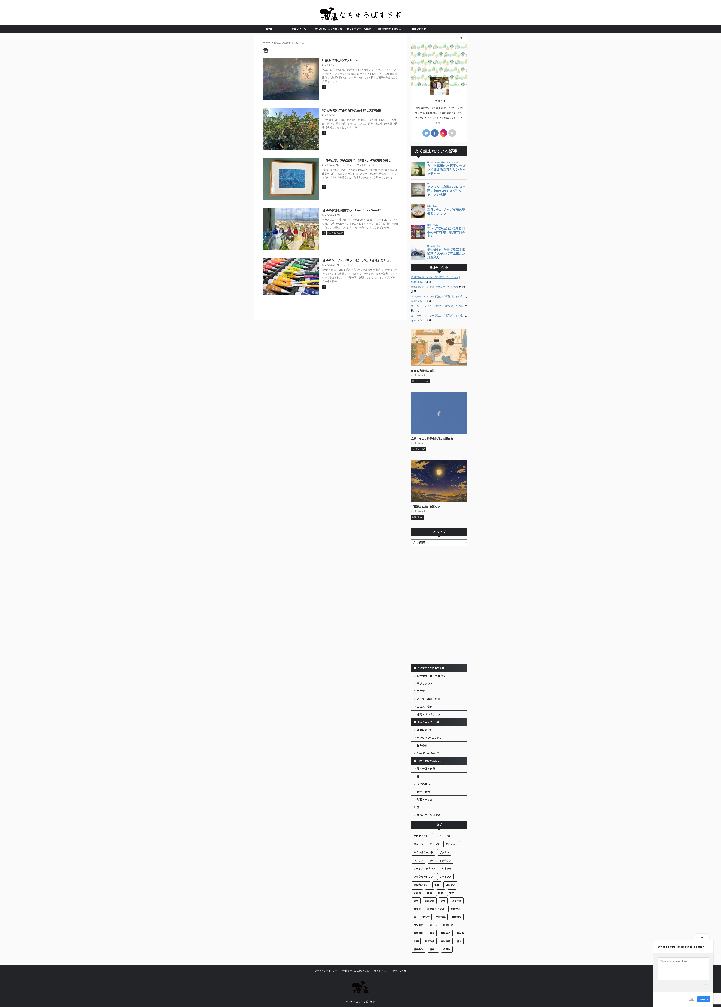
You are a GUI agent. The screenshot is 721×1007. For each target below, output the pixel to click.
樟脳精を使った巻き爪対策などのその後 (434, 277)
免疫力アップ (421, 884)
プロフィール (298, 29)
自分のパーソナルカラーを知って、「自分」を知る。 (357, 260)
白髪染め (418, 925)
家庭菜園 (429, 901)
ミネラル (446, 868)
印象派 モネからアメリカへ (340, 60)
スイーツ (418, 844)
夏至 (416, 901)
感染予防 (457, 901)
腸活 (432, 933)
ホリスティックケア (440, 860)
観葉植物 (445, 941)
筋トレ (433, 925)
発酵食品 (457, 917)
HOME (268, 29)
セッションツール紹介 (359, 29)
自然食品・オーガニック (431, 676)
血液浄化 (429, 941)
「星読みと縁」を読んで (425, 506)
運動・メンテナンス (428, 714)
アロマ (421, 691)
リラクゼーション (366, 164)
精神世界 (448, 925)
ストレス (434, 844)
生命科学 (441, 917)
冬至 (436, 884)
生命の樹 (422, 745)
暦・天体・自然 (426, 768)
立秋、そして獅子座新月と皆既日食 (432, 438)
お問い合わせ (419, 29)
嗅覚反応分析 (425, 730)
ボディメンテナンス (424, 868)
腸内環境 (418, 933)
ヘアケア (418, 860)
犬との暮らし (425, 784)
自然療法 (445, 933)
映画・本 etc (424, 799)
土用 (451, 892)
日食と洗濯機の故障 (423, 370)
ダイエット (452, 844)
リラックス (445, 876)
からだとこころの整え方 (328, 29)
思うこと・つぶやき (428, 815)
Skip (691, 999)
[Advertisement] (439, 606)
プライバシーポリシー (326, 970)
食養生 (446, 949)
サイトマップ (381, 970)
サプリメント (425, 683)
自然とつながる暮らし (389, 29)
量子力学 (418, 949)
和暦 (429, 892)
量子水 (433, 949)
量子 (459, 941)
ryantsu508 (418, 281)
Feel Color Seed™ (428, 753)
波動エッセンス (435, 909)
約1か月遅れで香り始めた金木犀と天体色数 (351, 110)
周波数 (417, 892)
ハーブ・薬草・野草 (428, 699)
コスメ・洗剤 (425, 706)
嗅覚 (440, 892)
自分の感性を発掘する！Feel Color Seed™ (351, 210)
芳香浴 (460, 933)
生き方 (426, 917)
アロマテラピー (422, 836)
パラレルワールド (423, 852)
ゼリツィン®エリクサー (431, 737)
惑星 (443, 901)
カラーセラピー (348, 164)
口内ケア (450, 884)
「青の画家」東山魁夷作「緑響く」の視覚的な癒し (356, 160)
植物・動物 (423, 792)
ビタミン (444, 852)
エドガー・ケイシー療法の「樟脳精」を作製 (437, 296)
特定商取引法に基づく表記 (355, 970)
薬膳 (416, 941)
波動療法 (455, 909)
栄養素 (417, 909)
